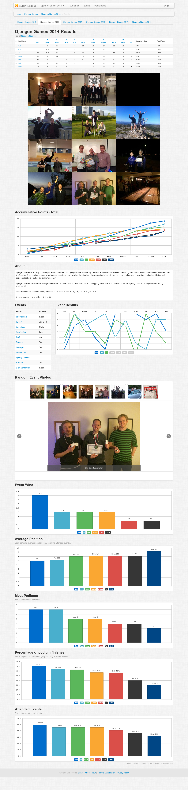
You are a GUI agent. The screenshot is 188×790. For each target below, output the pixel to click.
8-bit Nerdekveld (23, 367)
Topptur (19, 342)
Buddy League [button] (27, 6)
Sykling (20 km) (23, 357)
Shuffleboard (21, 316)
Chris (20, 56)
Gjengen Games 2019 (142, 22)
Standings (74, 5)
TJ (19, 53)
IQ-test (19, 321)
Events (87, 5)
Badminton (20, 326)
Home (18, 14)
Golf (18, 337)
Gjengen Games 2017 (118, 22)
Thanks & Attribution (106, 772)
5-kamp (19, 362)
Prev (19, 436)
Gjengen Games (31, 14)
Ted (19, 46)
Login (167, 5)
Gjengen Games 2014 (51, 14)
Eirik (19, 63)
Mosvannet (21, 352)
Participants (100, 5)
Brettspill (20, 347)
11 (131, 41)
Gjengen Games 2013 (26, 22)
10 (123, 41)
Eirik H (80, 772)
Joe (19, 49)
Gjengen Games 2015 (72, 22)
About (87, 772)
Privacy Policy (123, 772)
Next (169, 436)
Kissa (20, 67)
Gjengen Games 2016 (95, 22)
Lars (19, 60)
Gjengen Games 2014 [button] (52, 5)
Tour (94, 772)
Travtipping (21, 332)
